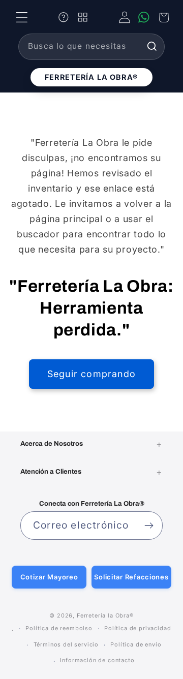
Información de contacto (97, 660)
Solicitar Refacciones (131, 577)
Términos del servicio (66, 644)
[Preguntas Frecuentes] (63, 17)
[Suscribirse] (148, 525)
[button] (22, 17)
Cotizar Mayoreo (49, 577)
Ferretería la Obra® (91, 77)
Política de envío (135, 644)
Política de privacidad (137, 628)
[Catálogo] (83, 17)
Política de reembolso (59, 628)
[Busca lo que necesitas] (152, 46)
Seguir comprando (91, 373)
